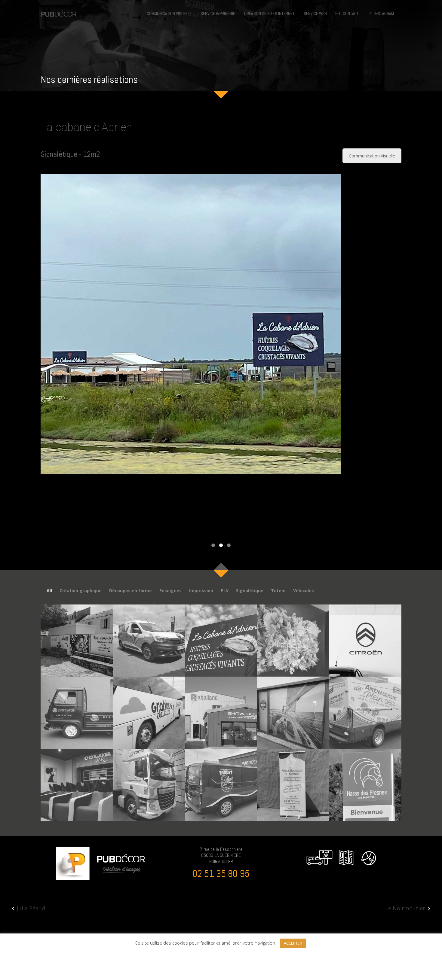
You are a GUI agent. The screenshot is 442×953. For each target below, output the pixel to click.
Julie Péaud (31, 908)
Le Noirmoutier (405, 908)
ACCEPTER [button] (293, 943)
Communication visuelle (372, 156)
